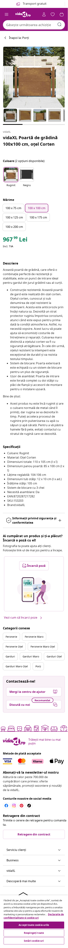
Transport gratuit (34, 4)
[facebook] (6, 805)
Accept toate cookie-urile (34, 925)
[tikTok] (29, 805)
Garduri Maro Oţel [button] (17, 666)
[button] (11, 179)
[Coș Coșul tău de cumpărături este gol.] (61, 14)
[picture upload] (34, 591)
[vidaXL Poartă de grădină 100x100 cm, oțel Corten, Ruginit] (34, 77)
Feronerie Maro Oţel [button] (43, 646)
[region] (34, 920)
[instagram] (14, 805)
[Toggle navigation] (6, 14)
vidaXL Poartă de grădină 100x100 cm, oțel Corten (30, 141)
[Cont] (44, 14)
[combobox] (34, 24)
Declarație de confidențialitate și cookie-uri (34, 916)
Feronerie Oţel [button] (14, 646)
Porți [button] (38, 666)
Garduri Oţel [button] (54, 656)
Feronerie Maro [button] (34, 636)
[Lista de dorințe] (53, 14)
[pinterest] (21, 805)
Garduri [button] (10, 656)
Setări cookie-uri (34, 940)
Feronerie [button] (11, 636)
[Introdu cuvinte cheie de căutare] (59, 24)
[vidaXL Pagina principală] (23, 14)
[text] (15, 240)
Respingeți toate (34, 933)
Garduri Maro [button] (31, 656)
